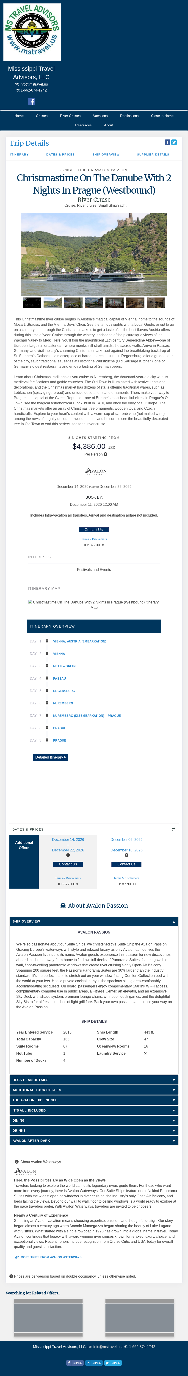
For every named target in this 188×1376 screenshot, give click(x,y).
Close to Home (162, 116)
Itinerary (19, 154)
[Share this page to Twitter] (174, 142)
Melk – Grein (64, 666)
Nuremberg (63, 703)
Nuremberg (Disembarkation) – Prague (87, 715)
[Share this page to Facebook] (167, 142)
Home (19, 116)
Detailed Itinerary (49, 757)
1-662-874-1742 (142, 1347)
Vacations (100, 116)
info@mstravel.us (107, 1347)
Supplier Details (153, 154)
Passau (59, 678)
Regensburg (64, 691)
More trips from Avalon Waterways (51, 1257)
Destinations (129, 116)
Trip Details (29, 143)
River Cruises (70, 116)
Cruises (42, 116)
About (108, 125)
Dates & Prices (60, 154)
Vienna (59, 654)
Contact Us (94, 530)
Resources (83, 125)
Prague (59, 728)
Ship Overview (106, 154)
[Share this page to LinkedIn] (94, 1363)
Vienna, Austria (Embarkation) (79, 641)
